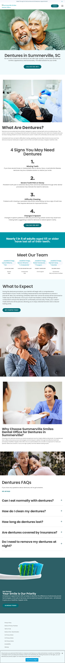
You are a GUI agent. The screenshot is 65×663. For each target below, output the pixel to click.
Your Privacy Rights (31, 660)
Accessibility (8, 644)
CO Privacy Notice (9, 638)
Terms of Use (8, 629)
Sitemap (7, 647)
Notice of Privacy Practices (11, 625)
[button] (62, 6)
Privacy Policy (8, 622)
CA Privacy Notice (9, 635)
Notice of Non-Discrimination (12, 632)
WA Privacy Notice (9, 641)
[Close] (62, 653)
